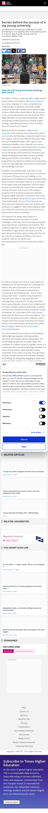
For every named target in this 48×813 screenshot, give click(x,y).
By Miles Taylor (7, 496)
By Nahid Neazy (7, 613)
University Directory (24, 746)
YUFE (33, 312)
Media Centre (24, 738)
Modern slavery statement (24, 742)
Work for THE (24, 719)
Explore (15, 540)
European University (37, 198)
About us (24, 715)
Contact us (24, 711)
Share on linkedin (9, 51)
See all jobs (8, 651)
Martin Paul (6, 46)
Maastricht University (35, 101)
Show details (36, 432)
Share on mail (23, 51)
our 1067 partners (16, 376)
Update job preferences (24, 651)
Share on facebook (18, 51)
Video (8, 540)
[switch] (42, 409)
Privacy (24, 723)
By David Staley (7, 474)
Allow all (24, 439)
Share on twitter (13, 51)
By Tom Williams (7, 591)
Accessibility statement (24, 730)
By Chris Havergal (8, 570)
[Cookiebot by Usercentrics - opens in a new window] (35, 364)
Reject (24, 447)
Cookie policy (24, 727)
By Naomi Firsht (7, 635)
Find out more (12, 802)
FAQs (24, 707)
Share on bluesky (4, 51)
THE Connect (24, 734)
